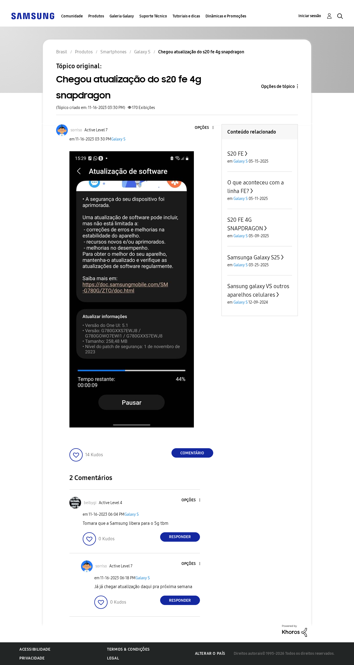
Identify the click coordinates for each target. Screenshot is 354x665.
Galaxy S (118, 139)
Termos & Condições (128, 649)
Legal (113, 658)
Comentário (192, 453)
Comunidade (72, 16)
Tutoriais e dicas (186, 16)
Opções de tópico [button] (278, 86)
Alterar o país (210, 653)
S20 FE (235, 153)
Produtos (96, 16)
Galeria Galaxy (122, 16)
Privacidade (32, 658)
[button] (203, 128)
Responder (180, 536)
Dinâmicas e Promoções (225, 16)
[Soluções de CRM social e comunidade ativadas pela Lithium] (294, 630)
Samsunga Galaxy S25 (253, 257)
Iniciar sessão (309, 16)
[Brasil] (32, 15)
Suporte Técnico (153, 16)
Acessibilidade (34, 649)
